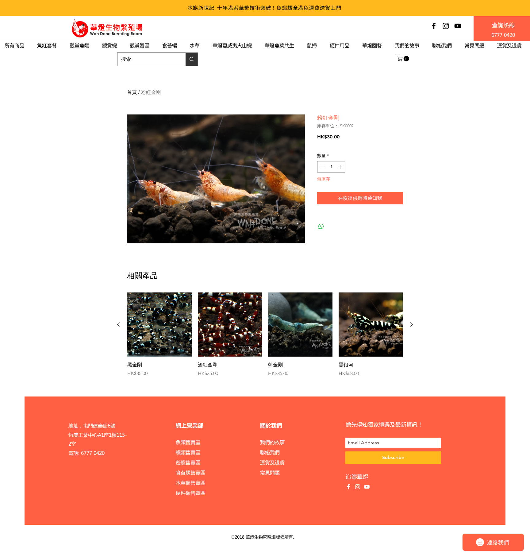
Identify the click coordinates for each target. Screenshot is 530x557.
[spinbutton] (331, 166)
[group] (265, 334)
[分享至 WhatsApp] (321, 226)
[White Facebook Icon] (348, 486)
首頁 (132, 92)
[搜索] (192, 59)
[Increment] (340, 166)
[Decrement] (322, 166)
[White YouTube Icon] (366, 486)
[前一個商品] (118, 324)
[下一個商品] (411, 324)
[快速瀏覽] (159, 324)
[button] (403, 58)
